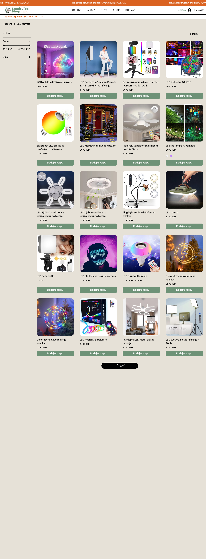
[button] (116, 10)
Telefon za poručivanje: (24, 16)
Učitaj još (120, 365)
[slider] (3, 45)
